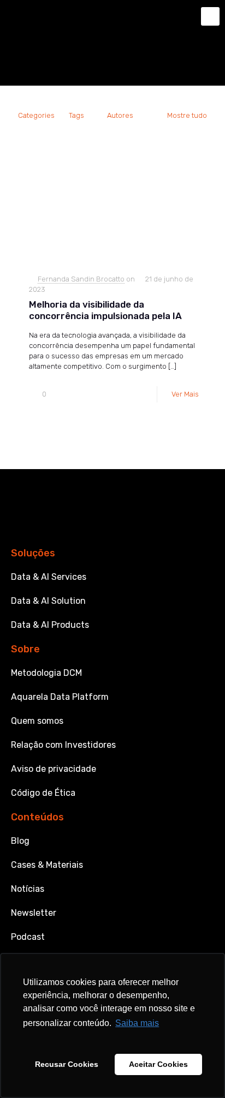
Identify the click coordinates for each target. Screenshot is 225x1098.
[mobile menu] (210, 16)
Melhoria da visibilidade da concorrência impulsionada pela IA (105, 310)
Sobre (25, 649)
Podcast (28, 937)
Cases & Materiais (47, 865)
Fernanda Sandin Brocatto (81, 279)
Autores (120, 115)
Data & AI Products (50, 625)
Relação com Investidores (63, 745)
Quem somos (37, 721)
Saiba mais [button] (137, 1023)
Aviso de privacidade (53, 769)
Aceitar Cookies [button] (158, 1064)
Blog (20, 841)
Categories (36, 115)
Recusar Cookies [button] (66, 1064)
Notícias (27, 889)
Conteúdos (37, 817)
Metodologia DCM (46, 673)
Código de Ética (43, 793)
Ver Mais (185, 394)
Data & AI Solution (48, 601)
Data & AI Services (48, 577)
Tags (76, 115)
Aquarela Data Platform (60, 697)
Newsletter (33, 913)
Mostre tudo (187, 115)
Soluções (33, 553)
